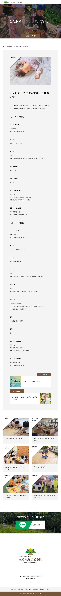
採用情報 (42, 589)
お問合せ (48, 589)
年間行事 (45, 374)
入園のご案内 (28, 589)
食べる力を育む (16, 391)
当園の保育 (20, 589)
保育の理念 (13, 589)
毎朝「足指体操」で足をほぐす (14, 438)
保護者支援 (35, 589)
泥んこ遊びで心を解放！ (40, 467)
